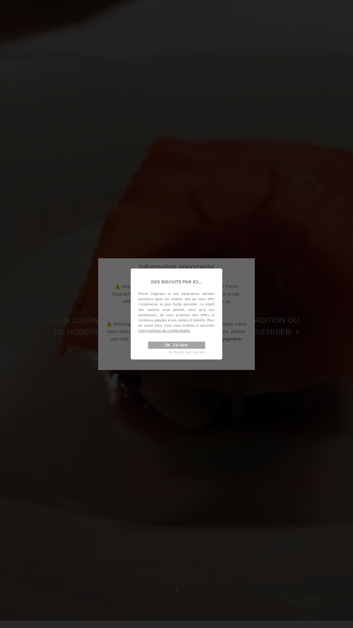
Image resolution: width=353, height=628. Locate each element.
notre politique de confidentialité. (164, 331)
